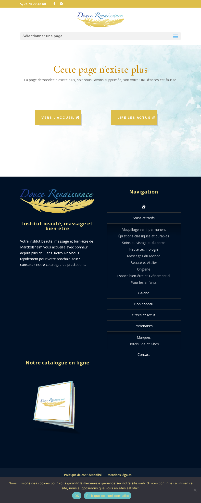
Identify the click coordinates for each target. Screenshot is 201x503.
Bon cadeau (143, 304)
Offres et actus (143, 315)
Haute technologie (143, 249)
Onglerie (143, 269)
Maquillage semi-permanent (144, 229)
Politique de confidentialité (83, 475)
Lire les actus (134, 117)
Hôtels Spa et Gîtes (143, 344)
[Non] (194, 490)
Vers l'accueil (58, 117)
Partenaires (144, 325)
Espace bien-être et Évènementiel (143, 275)
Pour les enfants (144, 282)
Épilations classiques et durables (143, 236)
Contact (144, 354)
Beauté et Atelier (143, 262)
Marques (144, 337)
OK (77, 496)
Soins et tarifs (144, 218)
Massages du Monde (143, 256)
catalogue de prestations (65, 264)
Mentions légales (120, 475)
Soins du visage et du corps (143, 242)
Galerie (143, 293)
